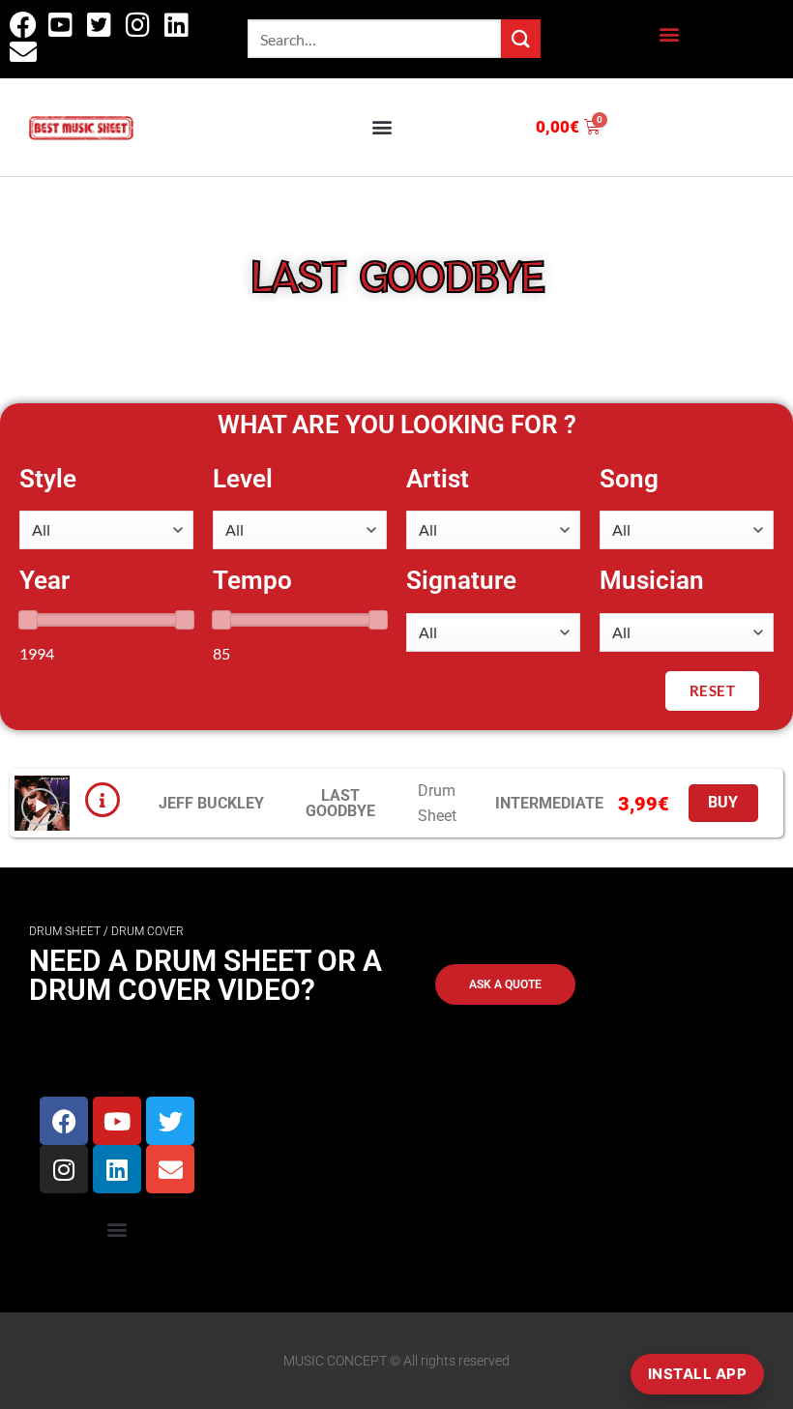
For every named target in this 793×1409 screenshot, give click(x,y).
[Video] (40, 807)
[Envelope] (170, 1169)
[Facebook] (64, 1121)
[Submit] (520, 38)
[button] (669, 34)
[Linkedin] (117, 1169)
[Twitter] (170, 1121)
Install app (697, 1374)
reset (712, 690)
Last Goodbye (340, 803)
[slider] (28, 620)
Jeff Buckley (211, 803)
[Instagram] (64, 1169)
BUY (723, 802)
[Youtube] (117, 1121)
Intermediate (549, 803)
